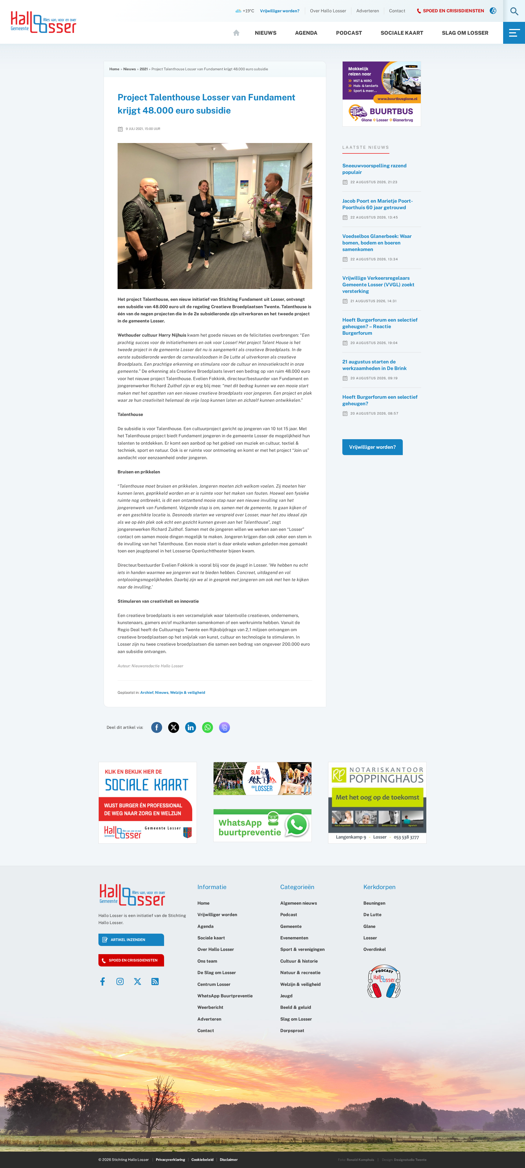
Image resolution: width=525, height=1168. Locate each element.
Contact (397, 10)
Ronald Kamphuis (360, 1160)
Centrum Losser (214, 984)
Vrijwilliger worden (217, 914)
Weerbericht (210, 1007)
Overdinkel (374, 949)
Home (238, 32)
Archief (146, 692)
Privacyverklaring (170, 1160)
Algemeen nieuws (298, 903)
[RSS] (155, 981)
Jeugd (286, 995)
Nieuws (265, 33)
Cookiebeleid (202, 1160)
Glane (369, 926)
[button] (514, 12)
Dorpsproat (292, 1030)
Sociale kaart (402, 33)
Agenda (306, 33)
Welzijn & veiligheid (187, 692)
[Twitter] (137, 981)
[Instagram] (120, 981)
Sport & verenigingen (302, 949)
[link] (493, 11)
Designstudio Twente (410, 1160)
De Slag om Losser (216, 972)
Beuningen (374, 903)
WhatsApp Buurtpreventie (225, 995)
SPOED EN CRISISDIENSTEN (453, 10)
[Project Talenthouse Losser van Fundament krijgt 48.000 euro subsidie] (215, 216)
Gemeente (291, 926)
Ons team (207, 961)
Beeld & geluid (295, 1007)
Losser (370, 937)
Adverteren (367, 10)
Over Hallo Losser (328, 10)
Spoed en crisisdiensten (133, 960)
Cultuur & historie (299, 961)
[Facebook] (102, 981)
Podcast (349, 33)
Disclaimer (229, 1160)
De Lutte (372, 914)
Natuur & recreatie (300, 972)
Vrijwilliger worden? (372, 447)
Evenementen (294, 937)
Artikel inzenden (128, 940)
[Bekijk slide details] (381, 94)
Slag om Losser (465, 33)
